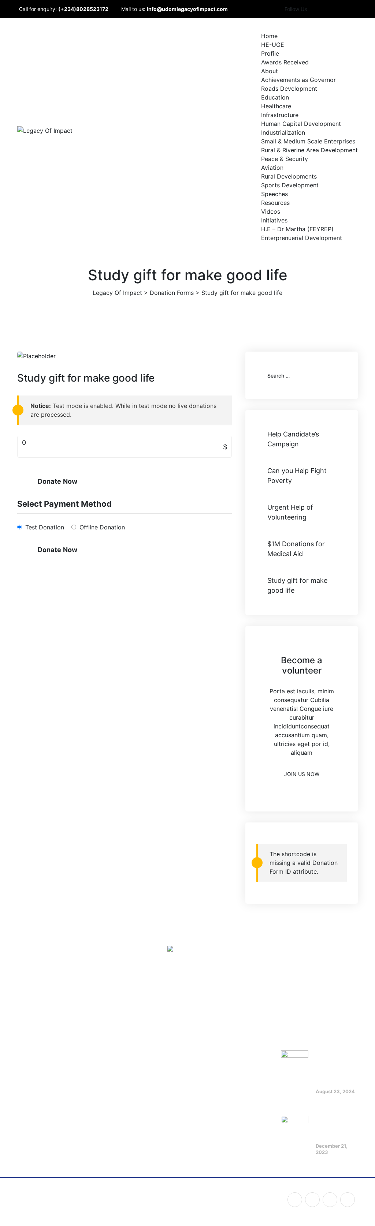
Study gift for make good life (297, 585)
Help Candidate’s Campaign (293, 439)
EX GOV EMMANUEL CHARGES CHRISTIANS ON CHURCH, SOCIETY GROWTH (334, 1059)
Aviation (272, 167)
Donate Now (58, 481)
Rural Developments (289, 176)
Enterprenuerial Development (301, 237)
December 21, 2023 (332, 1149)
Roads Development (289, 88)
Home (269, 36)
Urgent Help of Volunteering (290, 512)
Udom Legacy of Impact (96, 1196)
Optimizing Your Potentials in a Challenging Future (337, 1122)
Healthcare (276, 106)
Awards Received (285, 62)
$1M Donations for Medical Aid (296, 549)
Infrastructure (279, 115)
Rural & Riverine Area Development (309, 150)
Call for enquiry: (63, 9)
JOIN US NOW (301, 774)
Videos (270, 211)
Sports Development (290, 185)
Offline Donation (102, 527)
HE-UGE (272, 44)
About (269, 71)
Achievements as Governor (298, 79)
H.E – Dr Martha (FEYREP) (297, 229)
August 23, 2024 (335, 1091)
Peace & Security (284, 158)
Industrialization (283, 132)
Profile (270, 53)
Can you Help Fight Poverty (297, 475)
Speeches (274, 194)
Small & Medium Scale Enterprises (308, 141)
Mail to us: (174, 9)
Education (275, 97)
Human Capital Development (301, 123)
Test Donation (44, 527)
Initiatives (274, 220)
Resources (275, 202)
